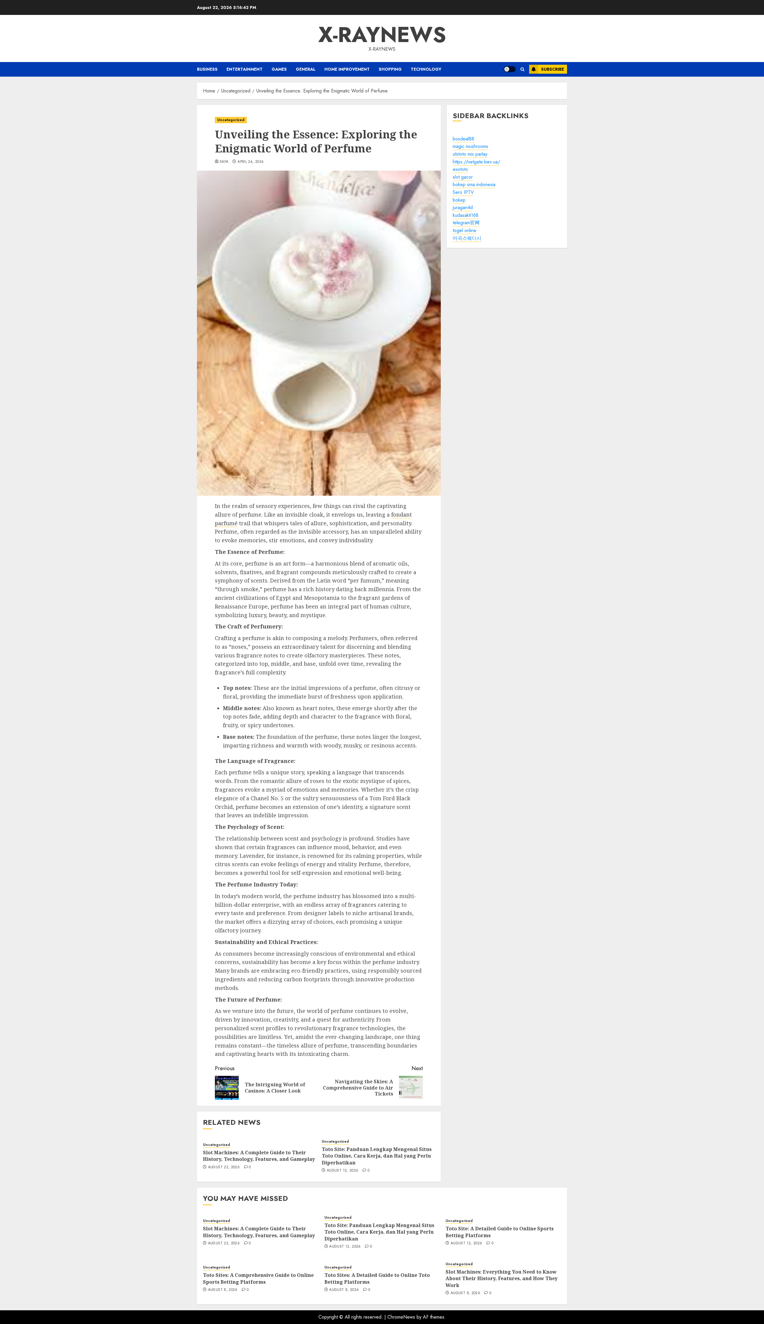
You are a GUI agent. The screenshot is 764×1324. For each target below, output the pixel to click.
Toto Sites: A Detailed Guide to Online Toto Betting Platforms (377, 1278)
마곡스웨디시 (467, 238)
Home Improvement (347, 69)
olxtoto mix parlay (470, 154)
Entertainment (245, 69)
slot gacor (463, 177)
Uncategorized (230, 120)
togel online (464, 230)
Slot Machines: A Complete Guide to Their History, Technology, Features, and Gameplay (259, 1155)
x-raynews (382, 34)
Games (279, 69)
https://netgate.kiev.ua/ (476, 161)
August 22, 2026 (224, 1167)
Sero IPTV (463, 192)
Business (207, 69)
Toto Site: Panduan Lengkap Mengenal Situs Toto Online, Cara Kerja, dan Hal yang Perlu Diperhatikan (377, 1156)
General (305, 69)
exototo (460, 169)
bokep (459, 200)
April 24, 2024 (251, 162)
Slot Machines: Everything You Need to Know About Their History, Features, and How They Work (501, 1279)
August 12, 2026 (342, 1170)
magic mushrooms (470, 146)
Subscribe (552, 69)
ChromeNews (401, 1317)
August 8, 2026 (223, 1290)
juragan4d (463, 207)
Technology (426, 69)
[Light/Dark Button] (510, 69)
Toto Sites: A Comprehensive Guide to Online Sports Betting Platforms (258, 1278)
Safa (224, 162)
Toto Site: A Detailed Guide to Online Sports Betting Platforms (500, 1231)
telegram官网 (466, 223)
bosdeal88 (463, 138)
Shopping (390, 69)
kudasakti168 (465, 215)
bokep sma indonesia (474, 184)
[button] (522, 69)
